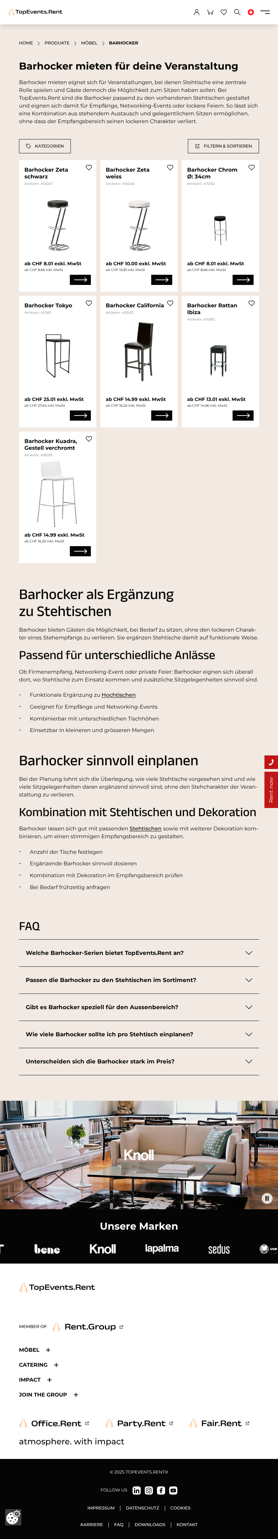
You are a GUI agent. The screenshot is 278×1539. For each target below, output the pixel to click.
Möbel (89, 43)
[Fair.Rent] (219, 1423)
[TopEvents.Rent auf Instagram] (149, 1490)
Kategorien (49, 146)
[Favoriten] (224, 12)
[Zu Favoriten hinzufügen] (89, 167)
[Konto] (196, 12)
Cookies (181, 1508)
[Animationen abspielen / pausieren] (267, 1198)
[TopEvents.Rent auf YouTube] (173, 1490)
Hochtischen (119, 695)
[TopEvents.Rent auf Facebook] (161, 1490)
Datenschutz (142, 1508)
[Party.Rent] (139, 1423)
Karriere (91, 1524)
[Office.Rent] (54, 1423)
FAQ (118, 1524)
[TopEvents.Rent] (35, 12)
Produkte (57, 43)
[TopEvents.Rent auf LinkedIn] (137, 1490)
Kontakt (187, 1524)
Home (26, 43)
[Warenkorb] (210, 12)
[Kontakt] (271, 762)
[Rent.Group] (87, 1327)
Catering (33, 1365)
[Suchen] (237, 12)
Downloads (150, 1524)
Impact (30, 1380)
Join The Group (43, 1394)
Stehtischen (146, 828)
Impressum (101, 1508)
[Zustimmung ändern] (13, 1517)
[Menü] (265, 12)
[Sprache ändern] (251, 12)
